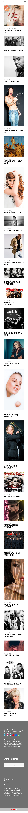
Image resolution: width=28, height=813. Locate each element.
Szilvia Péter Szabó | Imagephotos (11, 416)
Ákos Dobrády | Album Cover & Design (14, 263)
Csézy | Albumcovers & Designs (11, 365)
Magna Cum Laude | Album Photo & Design (12, 283)
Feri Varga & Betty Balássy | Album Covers (13, 636)
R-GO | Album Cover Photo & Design (13, 162)
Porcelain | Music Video (11, 655)
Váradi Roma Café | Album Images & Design (12, 554)
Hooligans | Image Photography (9, 303)
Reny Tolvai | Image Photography (10, 715)
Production (13, 28)
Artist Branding (7, 28)
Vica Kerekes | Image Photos (13, 231)
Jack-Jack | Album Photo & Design (13, 334)
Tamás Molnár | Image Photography (11, 526)
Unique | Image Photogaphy (12, 684)
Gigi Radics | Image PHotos (12, 212)
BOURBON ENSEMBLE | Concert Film (13, 52)
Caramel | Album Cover (11, 81)
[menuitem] (11, 809)
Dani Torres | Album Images (12, 496)
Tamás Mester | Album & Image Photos (13, 131)
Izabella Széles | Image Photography (11, 605)
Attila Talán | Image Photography (10, 467)
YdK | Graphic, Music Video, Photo (12, 31)
